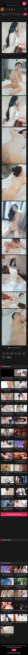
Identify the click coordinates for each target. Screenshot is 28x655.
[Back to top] (23, 651)
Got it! (14, 649)
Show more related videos (14, 514)
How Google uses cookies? (14, 652)
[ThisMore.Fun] (11, 9)
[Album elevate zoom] (24, 3)
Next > (9, 357)
